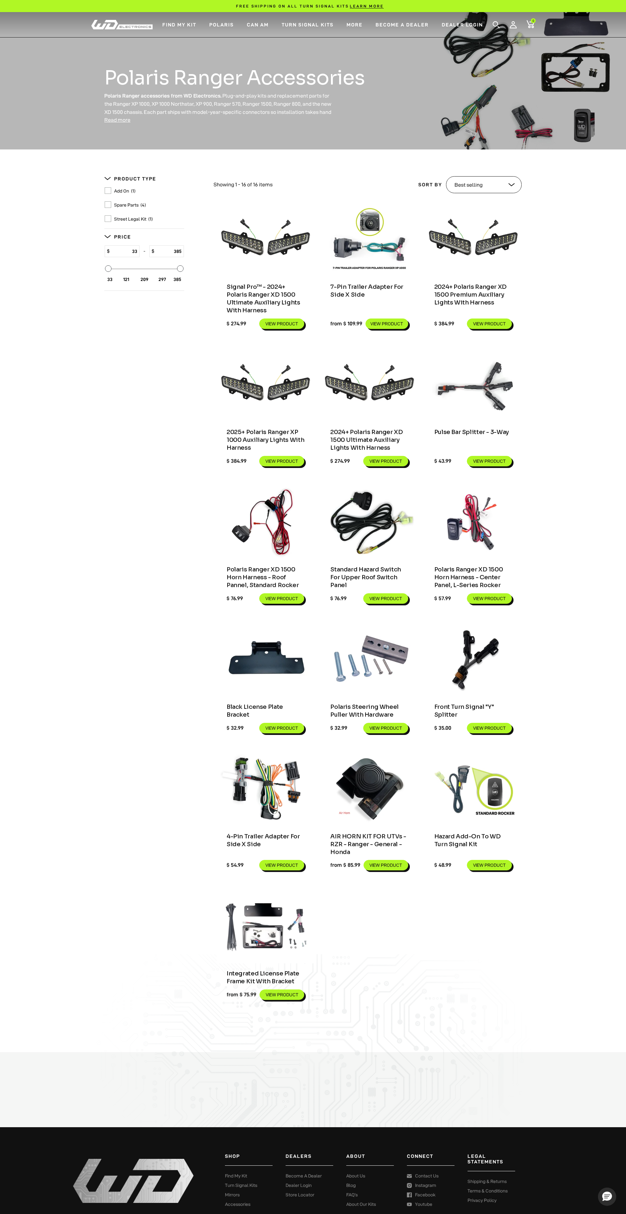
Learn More (367, 6)
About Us (355, 1175)
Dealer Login (462, 24)
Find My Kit (179, 24)
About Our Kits (361, 1204)
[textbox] (124, 251)
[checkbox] (146, 191)
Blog (351, 1185)
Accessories (237, 1204)
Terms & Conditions (488, 1190)
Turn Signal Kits (308, 24)
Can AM (258, 24)
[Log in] (513, 24)
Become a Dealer (402, 24)
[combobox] (505, 22)
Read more (117, 120)
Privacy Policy (482, 1200)
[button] (496, 24)
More (355, 24)
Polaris (221, 24)
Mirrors (232, 1194)
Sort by (430, 185)
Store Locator (300, 1194)
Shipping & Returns (487, 1181)
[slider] (108, 268)
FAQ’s (352, 1194)
